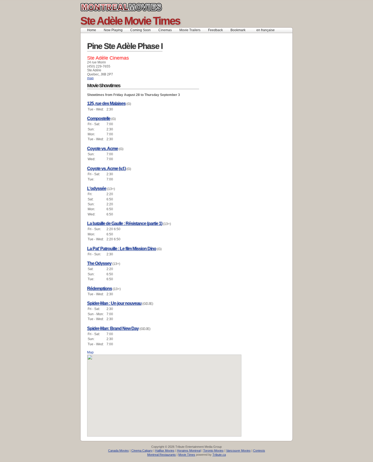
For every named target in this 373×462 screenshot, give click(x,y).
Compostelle (98, 118)
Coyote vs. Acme (102, 148)
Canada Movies (118, 450)
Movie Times (186, 454)
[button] (164, 392)
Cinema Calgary (142, 450)
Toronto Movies (213, 450)
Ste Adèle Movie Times (130, 21)
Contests (259, 450)
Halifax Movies (164, 450)
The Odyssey (99, 263)
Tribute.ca (219, 454)
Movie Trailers (189, 30)
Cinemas (165, 30)
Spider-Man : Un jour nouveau (114, 303)
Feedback (215, 30)
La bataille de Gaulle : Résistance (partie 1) (124, 223)
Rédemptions (99, 288)
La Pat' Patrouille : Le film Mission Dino (121, 248)
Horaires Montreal (189, 450)
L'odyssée (96, 188)
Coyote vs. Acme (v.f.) (106, 168)
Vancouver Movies (238, 450)
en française (265, 30)
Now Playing (113, 30)
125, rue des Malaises (106, 103)
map (90, 78)
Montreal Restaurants (161, 454)
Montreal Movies (133, 7)
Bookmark (239, 30)
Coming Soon (140, 30)
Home (91, 30)
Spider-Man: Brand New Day (113, 328)
